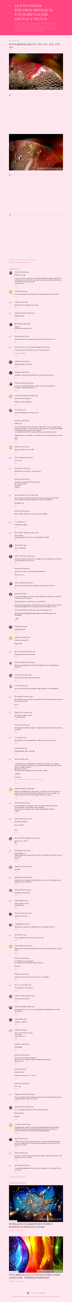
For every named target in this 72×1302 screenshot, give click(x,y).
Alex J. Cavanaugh (20, 651)
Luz (16, 737)
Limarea (17, 336)
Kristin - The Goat (20, 556)
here (30, 1075)
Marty (16, 1153)
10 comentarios (20, 1230)
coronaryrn (18, 1124)
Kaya (16, 593)
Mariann (17, 447)
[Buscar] (62, 5)
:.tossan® (18, 924)
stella (16, 1030)
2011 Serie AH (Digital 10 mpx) (23, 262)
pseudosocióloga (20, 1006)
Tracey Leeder (19, 583)
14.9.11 (16, 1133)
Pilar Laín (18, 803)
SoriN (16, 748)
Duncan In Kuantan (20, 353)
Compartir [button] (12, 259)
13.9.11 (16, 1101)
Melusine (18, 1044)
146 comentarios (20, 1281)
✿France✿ (18, 324)
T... (15, 522)
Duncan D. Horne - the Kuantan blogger (28, 347)
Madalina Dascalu (20, 313)
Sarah (16, 626)
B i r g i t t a (18, 985)
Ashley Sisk (18, 890)
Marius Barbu (19, 946)
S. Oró (17, 686)
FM (16, 1069)
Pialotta (17, 974)
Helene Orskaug (20, 996)
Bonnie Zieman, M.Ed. (22, 495)
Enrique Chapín (20, 1107)
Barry (16, 1138)
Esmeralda (18, 850)
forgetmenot (19, 877)
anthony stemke (20, 662)
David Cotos (19, 913)
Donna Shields (19, 457)
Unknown (18, 637)
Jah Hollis (18, 1165)
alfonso (17, 759)
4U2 (16, 935)
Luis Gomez (18, 675)
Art (16, 410)
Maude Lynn (19, 866)
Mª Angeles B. (19, 696)
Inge (16, 1019)
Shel (16, 545)
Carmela (17, 272)
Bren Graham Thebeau (22, 533)
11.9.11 (16, 286)
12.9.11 (16, 845)
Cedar (16, 291)
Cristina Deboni (20, 383)
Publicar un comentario (17, 1177)
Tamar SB (18, 468)
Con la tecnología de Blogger (37, 1293)
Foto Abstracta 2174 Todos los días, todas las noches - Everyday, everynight (34, 1276)
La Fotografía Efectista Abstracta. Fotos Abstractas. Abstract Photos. (34, 12)
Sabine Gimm (19, 712)
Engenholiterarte (20, 788)
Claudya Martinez (20, 1094)
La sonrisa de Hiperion (22, 395)
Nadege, (17, 372)
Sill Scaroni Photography (22, 838)
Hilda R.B (18, 361)
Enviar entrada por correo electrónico (26, 259)
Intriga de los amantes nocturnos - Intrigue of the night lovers (31, 1225)
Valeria (17, 901)
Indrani (17, 302)
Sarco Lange (19, 819)
